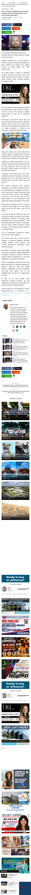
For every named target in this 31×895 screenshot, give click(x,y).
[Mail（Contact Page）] (13, 326)
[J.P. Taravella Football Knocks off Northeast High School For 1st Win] (15, 431)
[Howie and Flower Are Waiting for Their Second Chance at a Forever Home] (15, 451)
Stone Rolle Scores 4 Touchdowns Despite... (13, 876)
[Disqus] (15, 544)
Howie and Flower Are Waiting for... (12, 891)
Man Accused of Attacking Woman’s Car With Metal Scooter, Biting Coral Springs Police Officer (20, 361)
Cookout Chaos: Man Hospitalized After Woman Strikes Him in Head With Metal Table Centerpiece (20, 348)
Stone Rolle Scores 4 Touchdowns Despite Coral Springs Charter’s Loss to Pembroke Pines (15, 414)
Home (3, 2)
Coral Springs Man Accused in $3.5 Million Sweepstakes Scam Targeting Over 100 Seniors (20, 341)
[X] (17, 326)
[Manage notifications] (4, 891)
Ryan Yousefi (7, 17)
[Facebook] (20, 326)
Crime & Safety (12, 2)
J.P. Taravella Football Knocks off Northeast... (13, 884)
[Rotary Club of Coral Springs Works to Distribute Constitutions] (15, 510)
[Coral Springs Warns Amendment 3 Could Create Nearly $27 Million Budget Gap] (15, 491)
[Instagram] (24, 326)
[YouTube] (13, 330)
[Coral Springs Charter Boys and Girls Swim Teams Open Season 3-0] (15, 471)
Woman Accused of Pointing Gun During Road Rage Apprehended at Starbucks (20, 354)
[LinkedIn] (17, 330)
